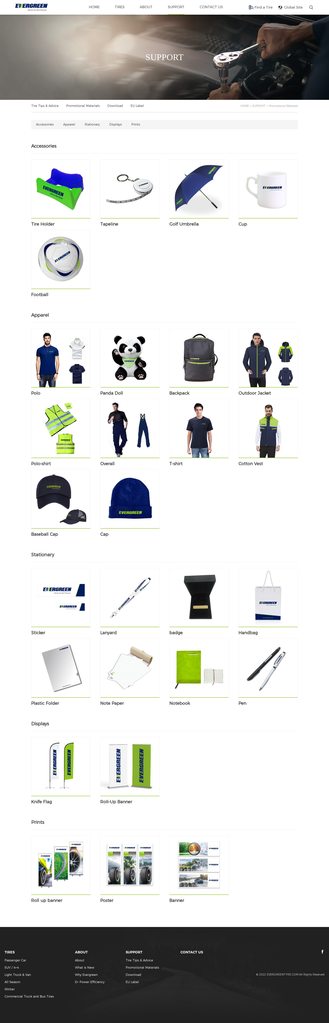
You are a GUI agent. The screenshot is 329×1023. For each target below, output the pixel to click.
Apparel (69, 124)
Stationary (92, 124)
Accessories (45, 124)
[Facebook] (322, 952)
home (94, 7)
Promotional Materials (83, 106)
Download (115, 106)
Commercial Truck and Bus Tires (29, 996)
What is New (84, 967)
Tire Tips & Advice (45, 106)
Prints (135, 124)
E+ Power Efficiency (90, 982)
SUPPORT (176, 7)
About (79, 960)
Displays (115, 124)
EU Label (137, 106)
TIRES (120, 7)
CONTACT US (211, 7)
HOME (244, 106)
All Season (12, 982)
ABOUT (146, 7)
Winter (10, 989)
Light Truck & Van (18, 975)
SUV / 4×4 (12, 967)
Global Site (293, 7)
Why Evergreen (86, 975)
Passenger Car (15, 960)
